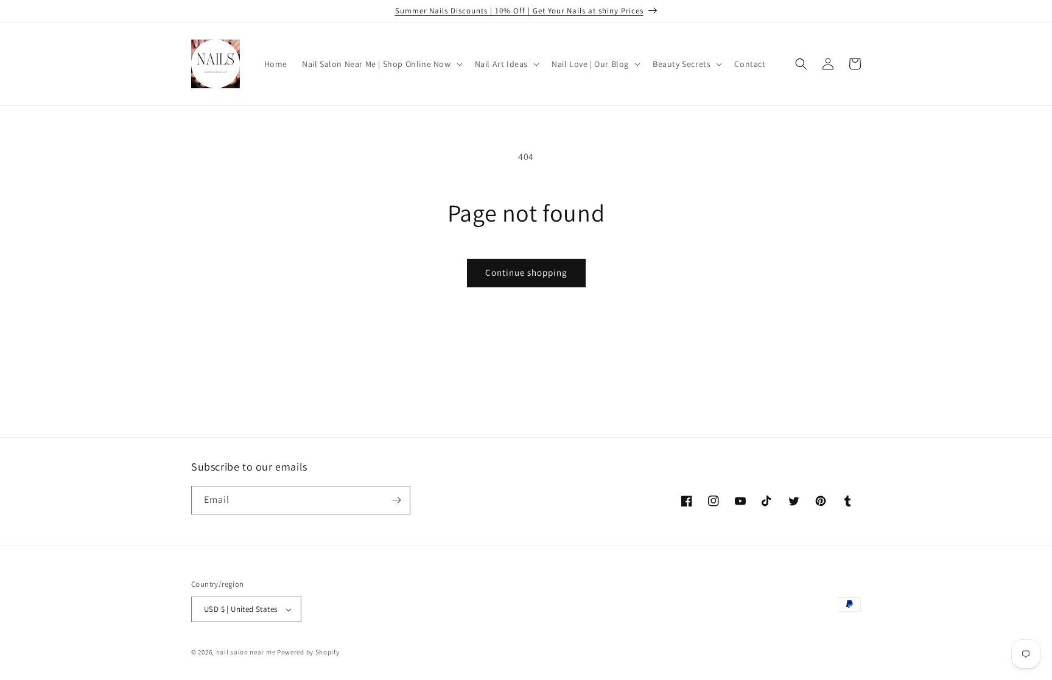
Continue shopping (526, 272)
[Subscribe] (396, 500)
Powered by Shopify (308, 652)
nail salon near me (246, 652)
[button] (381, 64)
